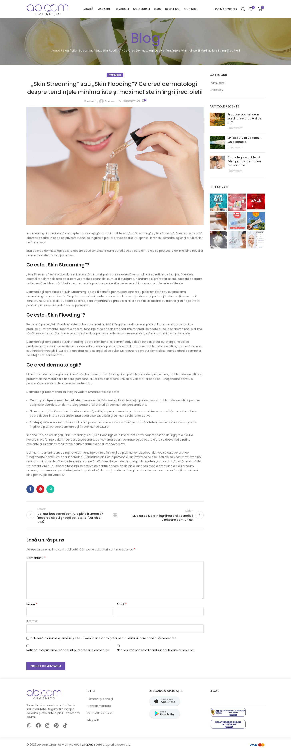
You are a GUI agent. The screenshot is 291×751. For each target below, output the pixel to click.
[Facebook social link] (30, 489)
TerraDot (86, 745)
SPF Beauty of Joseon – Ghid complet (244, 140)
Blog (66, 51)
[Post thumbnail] (217, 121)
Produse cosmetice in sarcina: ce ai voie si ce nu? (244, 118)
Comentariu (36, 558)
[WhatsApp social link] (50, 489)
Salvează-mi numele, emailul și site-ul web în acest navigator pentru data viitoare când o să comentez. (104, 638)
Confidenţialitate (99, 706)
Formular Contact (99, 713)
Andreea (110, 101)
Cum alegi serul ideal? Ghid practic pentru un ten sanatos (244, 161)
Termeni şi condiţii (100, 699)
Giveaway (216, 90)
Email (122, 604)
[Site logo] (47, 9)
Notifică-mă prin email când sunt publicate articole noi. (156, 650)
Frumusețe (115, 74)
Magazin (93, 720)
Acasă (55, 51)
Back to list (115, 515)
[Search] (243, 9)
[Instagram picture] (218, 202)
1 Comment (235, 128)
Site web (32, 621)
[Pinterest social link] (40, 489)
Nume (31, 604)
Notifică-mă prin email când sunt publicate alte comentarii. (68, 650)
